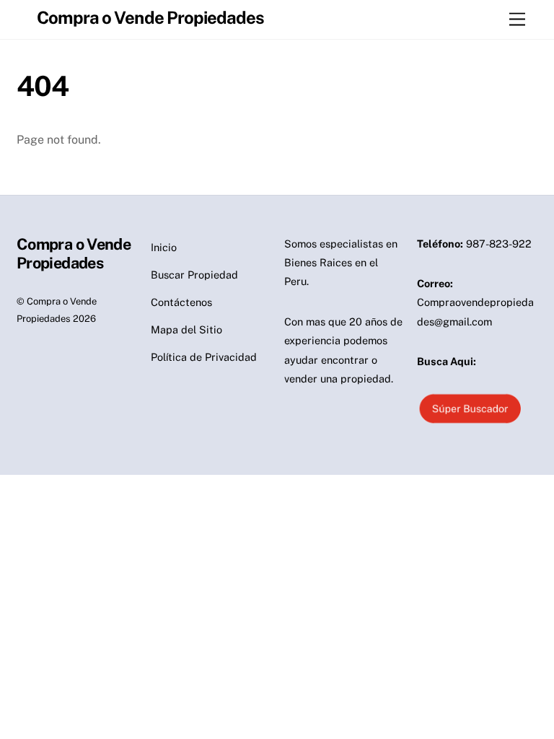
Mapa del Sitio (186, 329)
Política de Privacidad (204, 357)
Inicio (164, 247)
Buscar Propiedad (194, 274)
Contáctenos (181, 302)
